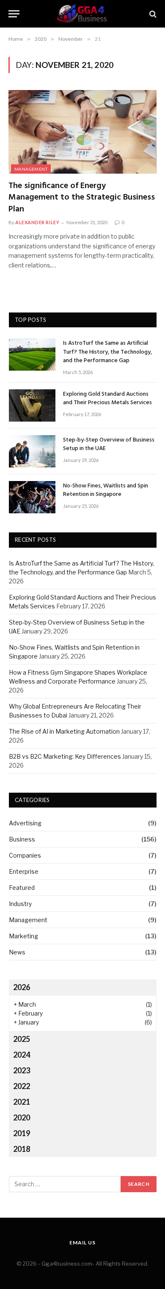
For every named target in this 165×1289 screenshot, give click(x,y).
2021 (21, 1101)
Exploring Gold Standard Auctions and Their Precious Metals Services (107, 398)
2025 (21, 1039)
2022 (21, 1086)
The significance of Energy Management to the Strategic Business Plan (81, 197)
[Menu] (13, 13)
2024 (21, 1054)
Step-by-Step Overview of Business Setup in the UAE (108, 444)
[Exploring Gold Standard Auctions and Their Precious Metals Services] (32, 405)
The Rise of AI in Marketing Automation (64, 731)
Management (30, 169)
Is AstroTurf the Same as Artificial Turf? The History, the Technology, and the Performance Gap (107, 351)
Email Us (82, 1242)
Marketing (23, 936)
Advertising (25, 823)
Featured (22, 887)
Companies (25, 855)
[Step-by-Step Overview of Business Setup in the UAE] (32, 451)
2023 (21, 1070)
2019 (21, 1133)
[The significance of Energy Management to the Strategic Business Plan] (82, 132)
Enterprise (23, 871)
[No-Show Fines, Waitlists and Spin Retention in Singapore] (32, 497)
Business (22, 839)
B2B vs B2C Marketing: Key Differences (65, 756)
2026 (21, 987)
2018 (21, 1149)
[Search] (152, 13)
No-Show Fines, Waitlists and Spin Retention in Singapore (105, 490)
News (17, 952)
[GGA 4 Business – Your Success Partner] (82, 14)
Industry (20, 903)
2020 (21, 1117)
